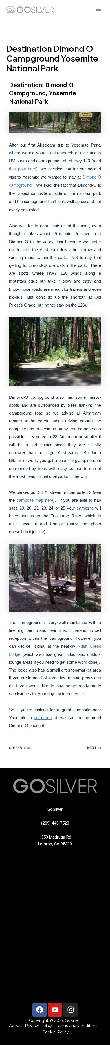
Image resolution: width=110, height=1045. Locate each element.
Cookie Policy (55, 1032)
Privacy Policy (38, 1025)
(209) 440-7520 (55, 823)
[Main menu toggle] (98, 11)
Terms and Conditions (76, 1025)
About (15, 1025)
